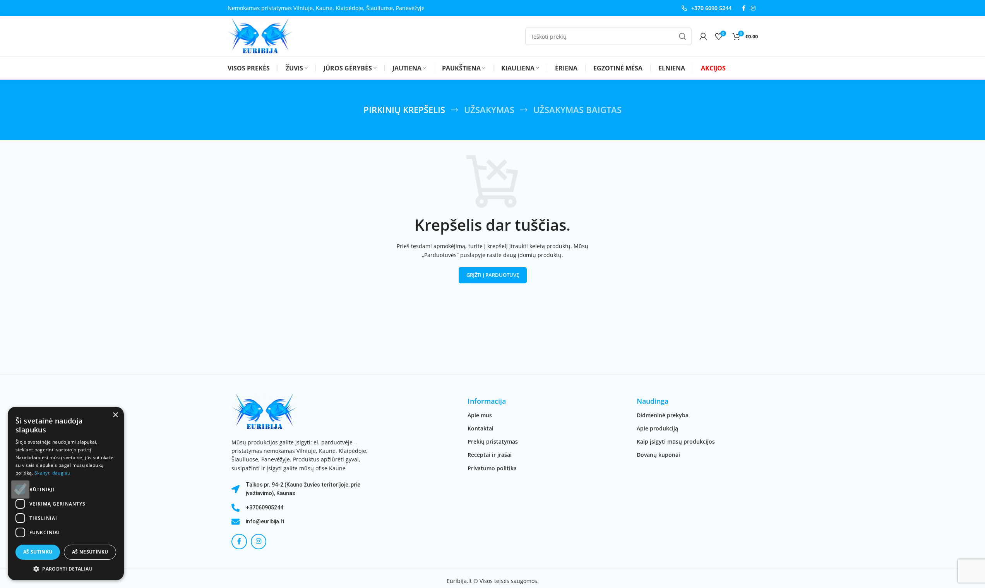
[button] (65, 569)
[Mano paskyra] (703, 36)
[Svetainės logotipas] (260, 35)
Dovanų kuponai (658, 454)
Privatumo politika (492, 468)
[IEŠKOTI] (683, 36)
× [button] (115, 415)
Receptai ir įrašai (490, 454)
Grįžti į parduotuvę (492, 274)
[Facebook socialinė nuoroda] (744, 8)
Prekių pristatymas (493, 441)
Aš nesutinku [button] (90, 552)
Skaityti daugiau (52, 473)
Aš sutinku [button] (38, 552)
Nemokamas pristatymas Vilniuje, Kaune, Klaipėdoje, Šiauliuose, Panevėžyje (326, 8)
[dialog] (66, 493)
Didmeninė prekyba (663, 415)
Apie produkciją (657, 428)
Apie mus (480, 415)
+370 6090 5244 (711, 8)
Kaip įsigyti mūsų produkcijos (676, 441)
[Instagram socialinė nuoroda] (753, 8)
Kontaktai (480, 428)
